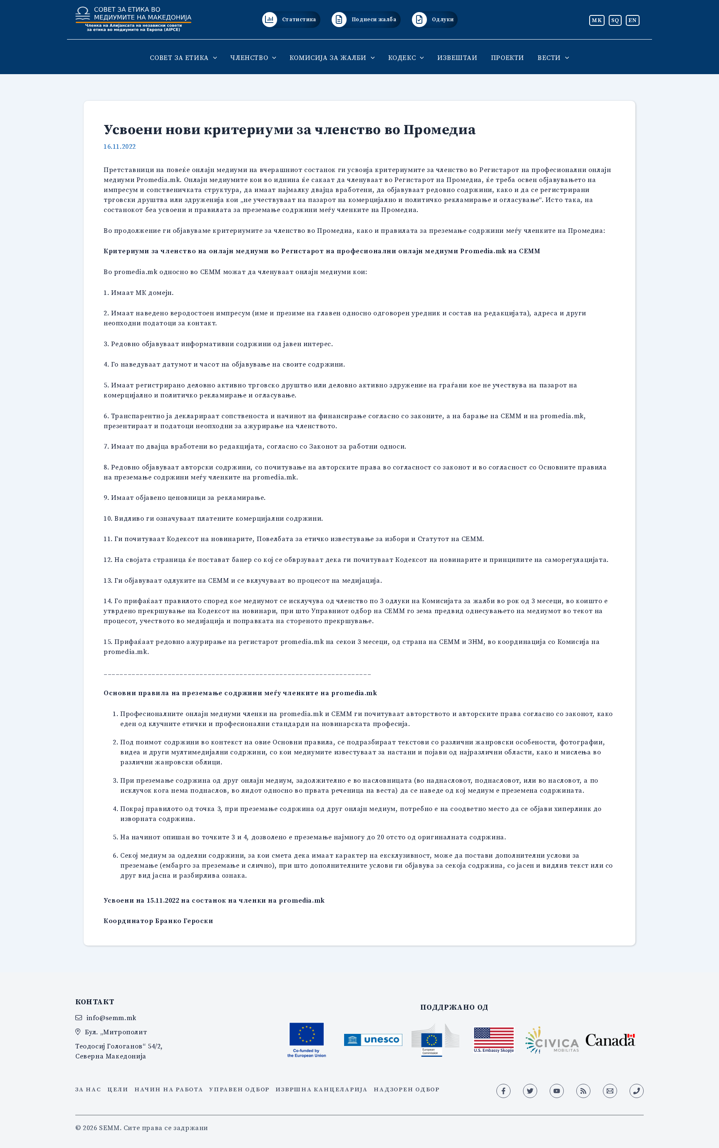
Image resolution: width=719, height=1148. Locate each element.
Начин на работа (168, 1089)
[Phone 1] (637, 1091)
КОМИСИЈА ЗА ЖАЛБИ (328, 57)
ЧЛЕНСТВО (249, 57)
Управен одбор (239, 1089)
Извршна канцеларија (321, 1089)
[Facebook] (503, 1091)
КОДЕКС (402, 57)
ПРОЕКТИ (507, 57)
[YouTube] (557, 1091)
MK (597, 20)
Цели (118, 1089)
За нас (88, 1089)
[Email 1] (610, 1091)
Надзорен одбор (407, 1089)
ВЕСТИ (549, 57)
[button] (213, 57)
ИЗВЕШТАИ (457, 57)
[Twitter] (530, 1091)
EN (632, 20)
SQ (615, 20)
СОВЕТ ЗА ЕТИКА (179, 57)
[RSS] (583, 1091)
